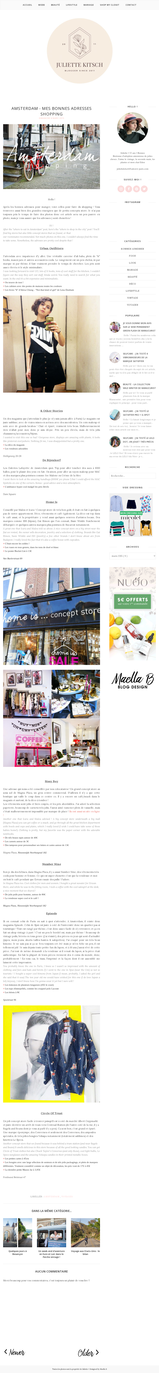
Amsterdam (52, 1196)
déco (132, 284)
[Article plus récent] (14, 1352)
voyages (67, 1196)
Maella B (103, 1369)
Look (132, 263)
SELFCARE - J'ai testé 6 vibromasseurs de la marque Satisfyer (135, 357)
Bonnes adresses (132, 249)
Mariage (132, 270)
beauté (133, 277)
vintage (132, 298)
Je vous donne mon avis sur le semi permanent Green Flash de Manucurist (139, 327)
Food (132, 256)
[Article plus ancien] (88, 1353)
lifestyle (132, 291)
